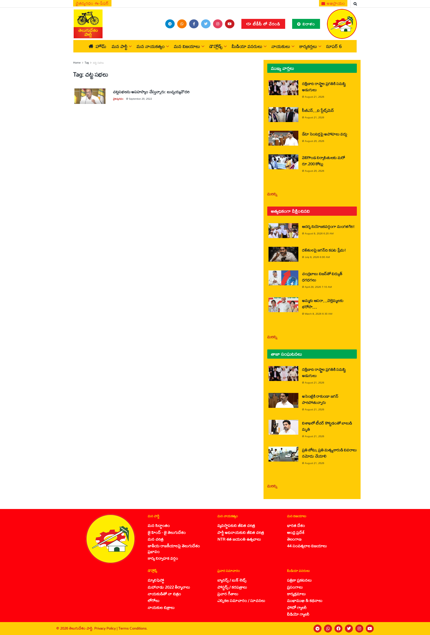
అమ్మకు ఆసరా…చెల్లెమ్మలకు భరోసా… (322, 303)
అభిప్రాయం (335, 3)
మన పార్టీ (119, 46)
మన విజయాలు (187, 46)
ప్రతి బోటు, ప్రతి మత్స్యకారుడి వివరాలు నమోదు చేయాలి (329, 453)
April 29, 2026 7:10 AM (318, 286)
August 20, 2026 (314, 140)
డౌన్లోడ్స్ (215, 46)
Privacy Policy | (106, 628)
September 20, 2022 (140, 98)
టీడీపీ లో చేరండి (266, 24)
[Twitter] (349, 629)
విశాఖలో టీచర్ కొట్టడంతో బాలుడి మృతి (327, 426)
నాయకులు (280, 46)
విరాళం (308, 24)
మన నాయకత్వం (151, 46)
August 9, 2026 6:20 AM (319, 233)
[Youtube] (370, 629)
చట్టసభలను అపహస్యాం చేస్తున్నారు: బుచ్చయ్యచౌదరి (151, 91)
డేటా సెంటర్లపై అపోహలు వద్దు (324, 134)
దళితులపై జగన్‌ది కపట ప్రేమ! (324, 250)
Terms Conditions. (133, 628)
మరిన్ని (272, 194)
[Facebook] (338, 629)
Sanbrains (420, 628)
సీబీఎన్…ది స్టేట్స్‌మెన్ (318, 110)
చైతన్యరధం (118, 98)
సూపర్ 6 (334, 46)
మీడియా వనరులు (247, 46)
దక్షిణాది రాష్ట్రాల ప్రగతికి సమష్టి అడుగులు (324, 86)
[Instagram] (359, 629)
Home (77, 62)
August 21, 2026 (314, 96)
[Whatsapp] (328, 629)
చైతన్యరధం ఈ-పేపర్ (92, 3)
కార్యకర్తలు (308, 46)
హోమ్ (101, 46)
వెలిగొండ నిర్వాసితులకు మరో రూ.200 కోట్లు (323, 160)
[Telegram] (318, 629)
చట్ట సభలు (98, 62)
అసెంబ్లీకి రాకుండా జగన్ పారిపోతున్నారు (320, 399)
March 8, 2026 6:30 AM (318, 313)
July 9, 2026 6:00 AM (317, 256)
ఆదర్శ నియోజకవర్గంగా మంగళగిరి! (328, 226)
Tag (87, 62)
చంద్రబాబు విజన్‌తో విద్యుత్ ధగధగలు (322, 276)
